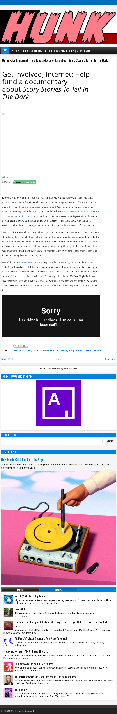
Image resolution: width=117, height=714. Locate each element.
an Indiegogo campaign (31, 262)
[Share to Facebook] (23, 346)
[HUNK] (5, 50)
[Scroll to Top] (112, 709)
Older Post (110, 359)
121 (23, 182)
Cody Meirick (33, 350)
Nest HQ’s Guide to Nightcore (30, 596)
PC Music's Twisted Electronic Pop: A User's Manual (41, 639)
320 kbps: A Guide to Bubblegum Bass (34, 664)
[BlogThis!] (17, 346)
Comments (30, 182)
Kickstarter (62, 350)
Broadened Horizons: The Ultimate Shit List (25, 651)
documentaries (48, 350)
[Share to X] (20, 346)
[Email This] (14, 346)
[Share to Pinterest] (26, 346)
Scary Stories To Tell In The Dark (85, 350)
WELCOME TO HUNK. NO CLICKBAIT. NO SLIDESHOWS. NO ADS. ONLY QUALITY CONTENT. (52, 51)
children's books (18, 350)
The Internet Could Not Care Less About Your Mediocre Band (45, 677)
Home (59, 359)
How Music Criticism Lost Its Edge (22, 459)
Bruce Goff (20, 609)
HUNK (4, 711)
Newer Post (7, 359)
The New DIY (21, 690)
